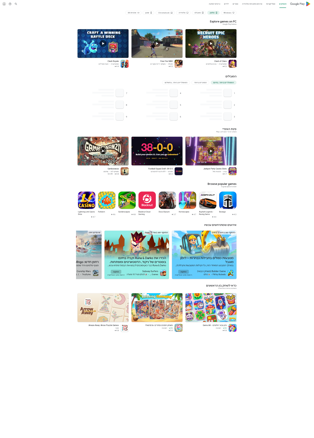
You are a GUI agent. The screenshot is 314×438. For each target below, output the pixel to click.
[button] (223, 83)
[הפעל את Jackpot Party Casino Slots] (211, 151)
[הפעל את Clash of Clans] (211, 43)
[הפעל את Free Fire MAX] (157, 43)
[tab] (282, 4)
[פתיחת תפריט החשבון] (4, 4)
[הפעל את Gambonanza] (103, 151)
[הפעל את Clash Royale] (103, 43)
